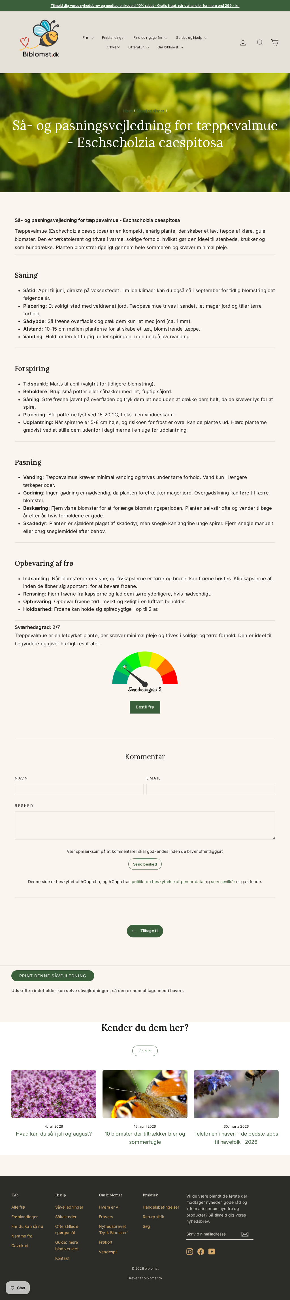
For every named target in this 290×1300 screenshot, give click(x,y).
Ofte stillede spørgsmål (66, 1229)
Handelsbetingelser (161, 1207)
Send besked (145, 864)
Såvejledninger (150, 110)
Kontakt (62, 1258)
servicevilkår (223, 881)
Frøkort (105, 1242)
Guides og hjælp (189, 37)
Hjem (128, 110)
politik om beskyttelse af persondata (167, 881)
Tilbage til (149, 930)
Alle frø (18, 1207)
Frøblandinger (113, 37)
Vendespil (108, 1251)
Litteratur (136, 47)
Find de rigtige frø (148, 37)
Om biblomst (168, 47)
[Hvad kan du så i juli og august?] (53, 1094)
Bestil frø (145, 706)
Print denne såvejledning (52, 975)
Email (153, 778)
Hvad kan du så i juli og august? (53, 1134)
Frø (86, 37)
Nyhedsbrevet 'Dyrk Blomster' (113, 1229)
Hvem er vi (109, 1207)
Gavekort (20, 1245)
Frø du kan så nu (27, 1226)
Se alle (145, 1051)
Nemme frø (22, 1235)
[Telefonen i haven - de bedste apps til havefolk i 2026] (236, 1094)
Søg (146, 1226)
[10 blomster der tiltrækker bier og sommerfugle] (145, 1094)
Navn (21, 778)
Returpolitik (153, 1216)
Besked (24, 805)
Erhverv (113, 47)
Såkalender (66, 1216)
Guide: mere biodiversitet (67, 1245)
